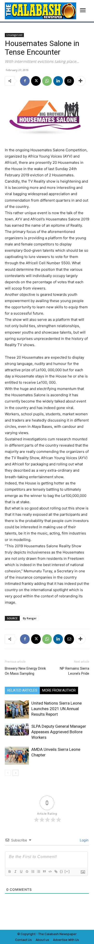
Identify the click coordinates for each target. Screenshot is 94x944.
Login (83, 840)
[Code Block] (50, 871)
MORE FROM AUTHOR (59, 690)
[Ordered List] (32, 871)
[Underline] (21, 871)
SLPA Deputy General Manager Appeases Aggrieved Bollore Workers (58, 732)
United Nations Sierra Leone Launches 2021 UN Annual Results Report (56, 709)
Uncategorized (14, 35)
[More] (80, 81)
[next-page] (16, 773)
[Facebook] (25, 81)
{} (61, 871)
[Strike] (27, 871)
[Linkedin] (58, 81)
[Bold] (9, 871)
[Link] (56, 871)
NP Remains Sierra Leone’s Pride (74, 671)
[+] (67, 871)
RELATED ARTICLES (22, 690)
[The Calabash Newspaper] (40, 10)
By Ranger (30, 618)
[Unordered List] (38, 871)
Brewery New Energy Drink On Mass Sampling (25, 671)
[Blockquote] (44, 871)
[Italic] (15, 871)
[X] (36, 81)
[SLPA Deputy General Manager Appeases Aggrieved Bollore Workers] (17, 730)
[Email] (69, 81)
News (64, 934)
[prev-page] (8, 773)
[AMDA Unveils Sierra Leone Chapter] (17, 756)
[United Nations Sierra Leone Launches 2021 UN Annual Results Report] (17, 709)
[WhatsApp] (47, 81)
